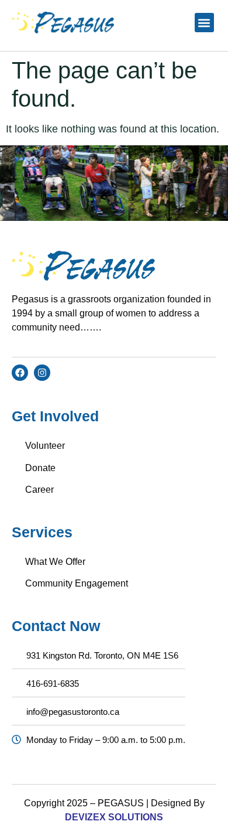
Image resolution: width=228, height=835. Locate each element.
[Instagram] (42, 372)
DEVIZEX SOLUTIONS (114, 817)
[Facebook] (20, 372)
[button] (204, 22)
